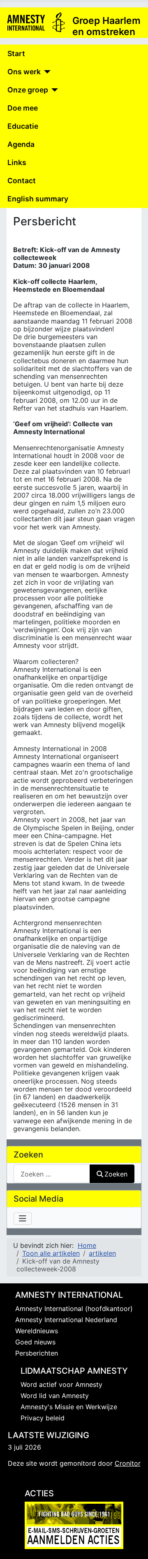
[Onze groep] (53, 90)
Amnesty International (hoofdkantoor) (74, 1308)
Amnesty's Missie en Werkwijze (69, 1407)
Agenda (21, 144)
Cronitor (128, 1463)
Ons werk (24, 71)
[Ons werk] (46, 71)
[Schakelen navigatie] (23, 1218)
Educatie (22, 126)
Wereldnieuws (36, 1331)
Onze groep (27, 89)
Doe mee (22, 108)
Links (16, 162)
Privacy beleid (43, 1418)
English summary (37, 198)
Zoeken (115, 1174)
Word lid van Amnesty (55, 1395)
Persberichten (36, 1353)
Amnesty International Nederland (66, 1320)
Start (16, 53)
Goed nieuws (35, 1342)
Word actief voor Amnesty (61, 1384)
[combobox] (52, 1174)
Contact (21, 180)
